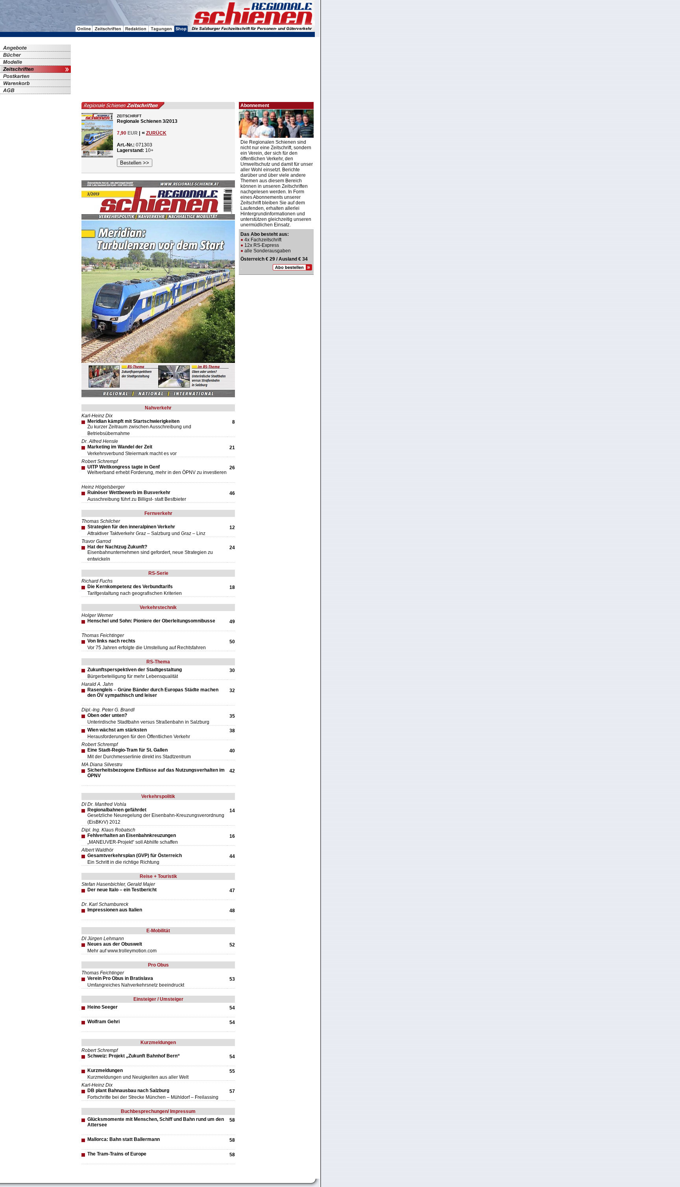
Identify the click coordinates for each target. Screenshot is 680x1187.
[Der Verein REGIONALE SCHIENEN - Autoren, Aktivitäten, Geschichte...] (136, 29)
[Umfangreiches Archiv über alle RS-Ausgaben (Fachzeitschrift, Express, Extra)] (108, 29)
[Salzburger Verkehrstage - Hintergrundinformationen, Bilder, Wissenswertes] (161, 29)
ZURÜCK (156, 133)
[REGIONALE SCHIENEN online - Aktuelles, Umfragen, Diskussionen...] (84, 29)
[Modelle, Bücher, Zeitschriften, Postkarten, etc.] (181, 29)
